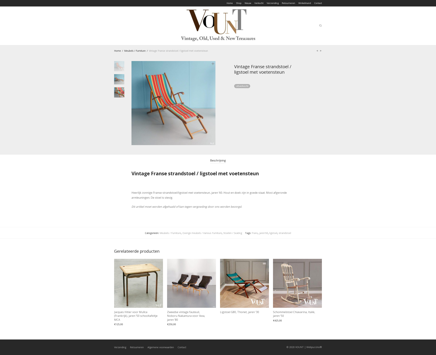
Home (230, 3)
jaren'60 (263, 233)
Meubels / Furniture (135, 50)
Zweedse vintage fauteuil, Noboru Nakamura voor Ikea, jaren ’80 (186, 316)
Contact (318, 3)
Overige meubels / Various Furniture (202, 233)
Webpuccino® (314, 347)
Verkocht (258, 3)
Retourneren (288, 3)
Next (213, 103)
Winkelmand (304, 3)
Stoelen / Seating (232, 233)
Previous (133, 103)
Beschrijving (218, 160)
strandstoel (285, 233)
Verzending (273, 3)
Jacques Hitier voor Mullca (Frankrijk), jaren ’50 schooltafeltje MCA (136, 316)
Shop (239, 3)
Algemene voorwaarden (160, 347)
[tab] (218, 160)
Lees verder (224, 320)
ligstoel (273, 233)
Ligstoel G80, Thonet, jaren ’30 (239, 312)
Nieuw (248, 3)
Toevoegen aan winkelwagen (128, 324)
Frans (255, 233)
